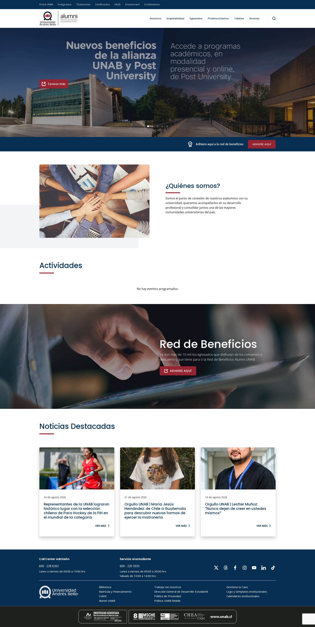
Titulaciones (83, 4)
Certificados (102, 4)
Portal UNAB (46, 4)
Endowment (132, 4)
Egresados (196, 18)
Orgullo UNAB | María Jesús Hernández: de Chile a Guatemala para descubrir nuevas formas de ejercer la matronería (155, 511)
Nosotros (155, 18)
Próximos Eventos (218, 18)
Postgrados (64, 4)
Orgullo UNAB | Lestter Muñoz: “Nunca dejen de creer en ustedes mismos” (235, 508)
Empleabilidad (175, 18)
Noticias (254, 18)
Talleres (239, 18)
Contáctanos (152, 4)
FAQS (117, 4)
